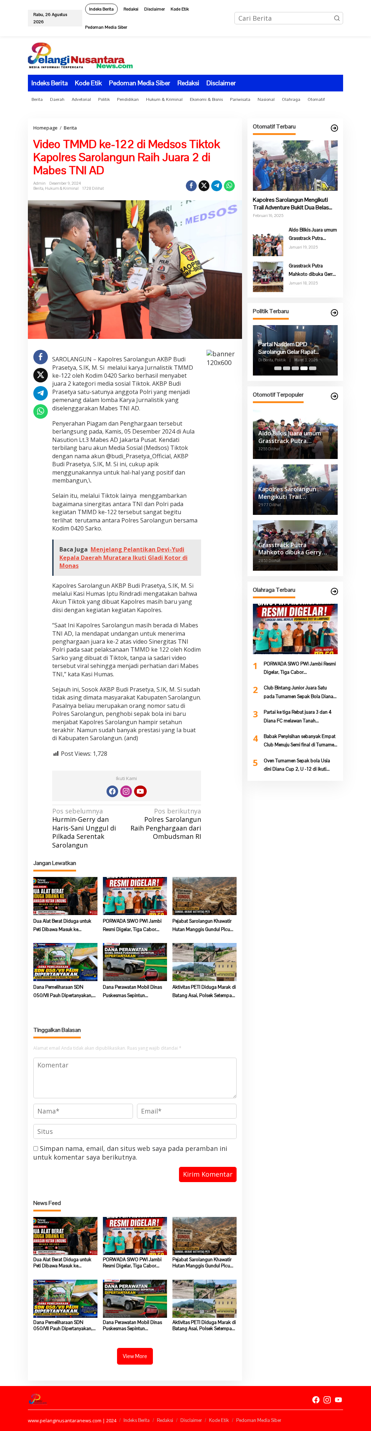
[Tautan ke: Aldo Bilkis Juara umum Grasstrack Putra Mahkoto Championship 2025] (268, 240)
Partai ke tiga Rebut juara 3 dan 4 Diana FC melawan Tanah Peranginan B (298, 717)
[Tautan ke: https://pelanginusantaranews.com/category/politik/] (334, 312)
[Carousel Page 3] (295, 368)
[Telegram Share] (216, 185)
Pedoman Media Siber (258, 1420)
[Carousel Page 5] (312, 368)
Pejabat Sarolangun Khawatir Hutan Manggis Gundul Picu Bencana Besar (202, 926)
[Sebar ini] (191, 185)
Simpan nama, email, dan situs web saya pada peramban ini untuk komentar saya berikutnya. (130, 1152)
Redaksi (165, 1420)
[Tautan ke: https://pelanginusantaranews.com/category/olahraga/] (334, 591)
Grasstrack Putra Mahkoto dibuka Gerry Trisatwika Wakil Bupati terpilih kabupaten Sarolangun (313, 271)
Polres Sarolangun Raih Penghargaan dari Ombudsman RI (165, 824)
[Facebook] (112, 791)
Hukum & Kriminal (62, 188)
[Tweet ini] (204, 185)
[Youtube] (140, 791)
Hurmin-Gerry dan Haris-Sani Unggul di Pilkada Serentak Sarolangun (84, 828)
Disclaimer (191, 1420)
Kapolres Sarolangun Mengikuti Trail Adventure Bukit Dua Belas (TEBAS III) (291, 204)
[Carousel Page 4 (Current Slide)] (304, 368)
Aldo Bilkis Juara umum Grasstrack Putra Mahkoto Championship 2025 (313, 235)
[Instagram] (126, 791)
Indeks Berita (137, 1420)
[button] (337, 18)
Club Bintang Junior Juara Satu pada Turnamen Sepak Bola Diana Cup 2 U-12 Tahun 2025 (298, 693)
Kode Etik (219, 1420)
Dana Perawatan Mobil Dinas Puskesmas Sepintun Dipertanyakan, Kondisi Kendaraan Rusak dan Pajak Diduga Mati (132, 992)
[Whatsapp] (229, 185)
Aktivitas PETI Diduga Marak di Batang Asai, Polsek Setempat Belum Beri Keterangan (204, 992)
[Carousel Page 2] (286, 368)
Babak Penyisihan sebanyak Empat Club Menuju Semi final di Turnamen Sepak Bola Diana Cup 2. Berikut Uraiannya (300, 741)
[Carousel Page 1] (278, 368)
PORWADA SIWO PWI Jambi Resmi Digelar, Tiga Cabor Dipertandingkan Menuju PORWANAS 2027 (132, 926)
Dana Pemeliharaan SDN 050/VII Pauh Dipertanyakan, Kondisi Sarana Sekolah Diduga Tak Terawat (62, 992)
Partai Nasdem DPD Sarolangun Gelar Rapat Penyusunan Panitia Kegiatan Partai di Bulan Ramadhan (293, 348)
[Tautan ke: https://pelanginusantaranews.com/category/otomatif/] (334, 128)
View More (135, 1356)
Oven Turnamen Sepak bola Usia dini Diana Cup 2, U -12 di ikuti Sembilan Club (297, 766)
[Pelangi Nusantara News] (80, 54)
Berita (38, 188)
